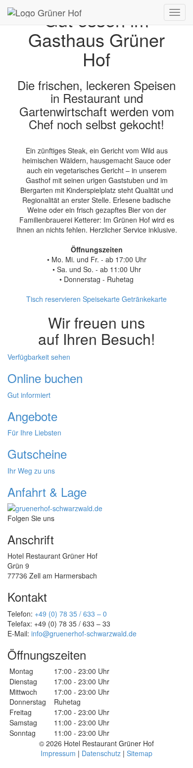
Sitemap (139, 753)
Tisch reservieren (53, 299)
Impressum (58, 753)
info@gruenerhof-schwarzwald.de (84, 633)
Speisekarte (101, 299)
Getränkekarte (144, 299)
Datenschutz (101, 753)
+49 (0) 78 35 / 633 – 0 (71, 614)
